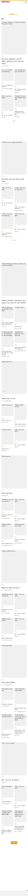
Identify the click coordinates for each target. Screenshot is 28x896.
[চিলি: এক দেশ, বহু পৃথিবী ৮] (20, 219)
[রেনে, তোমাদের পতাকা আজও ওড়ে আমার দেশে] (20, 77)
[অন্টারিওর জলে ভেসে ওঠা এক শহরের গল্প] (7, 599)
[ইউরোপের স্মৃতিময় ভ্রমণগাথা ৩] (7, 531)
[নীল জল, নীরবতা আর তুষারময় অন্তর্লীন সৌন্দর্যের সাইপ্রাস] (7, 312)
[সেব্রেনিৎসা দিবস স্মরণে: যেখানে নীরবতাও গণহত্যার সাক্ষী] (20, 101)
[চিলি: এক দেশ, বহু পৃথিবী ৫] (20, 601)
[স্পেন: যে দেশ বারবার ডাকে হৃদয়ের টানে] (7, 75)
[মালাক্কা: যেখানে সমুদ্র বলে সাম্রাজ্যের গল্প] (7, 221)
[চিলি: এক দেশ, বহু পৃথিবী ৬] (20, 507)
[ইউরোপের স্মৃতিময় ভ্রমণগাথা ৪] (20, 412)
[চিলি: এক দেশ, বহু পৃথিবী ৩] (14, 758)
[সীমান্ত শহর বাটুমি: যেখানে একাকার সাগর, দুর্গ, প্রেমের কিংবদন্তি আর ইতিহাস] (20, 720)
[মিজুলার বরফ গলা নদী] (14, 377)
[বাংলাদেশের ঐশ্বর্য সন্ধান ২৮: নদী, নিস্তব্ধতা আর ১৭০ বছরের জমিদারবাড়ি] (7, 339)
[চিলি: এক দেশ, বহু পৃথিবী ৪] (20, 624)
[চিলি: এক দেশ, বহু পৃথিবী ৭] (20, 435)
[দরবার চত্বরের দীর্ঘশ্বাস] (14, 661)
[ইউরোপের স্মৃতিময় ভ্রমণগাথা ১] (7, 626)
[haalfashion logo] (5, 2)
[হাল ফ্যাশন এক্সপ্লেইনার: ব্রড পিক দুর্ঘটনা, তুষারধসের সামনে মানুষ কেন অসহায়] (14, 37)
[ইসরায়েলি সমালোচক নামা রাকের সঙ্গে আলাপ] (7, 722)
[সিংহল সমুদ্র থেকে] (14, 472)
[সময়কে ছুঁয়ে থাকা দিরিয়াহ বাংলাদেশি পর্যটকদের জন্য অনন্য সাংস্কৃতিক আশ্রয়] (20, 816)
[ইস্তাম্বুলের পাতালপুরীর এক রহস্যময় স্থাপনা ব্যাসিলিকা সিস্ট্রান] (7, 818)
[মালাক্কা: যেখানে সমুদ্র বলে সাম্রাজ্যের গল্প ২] (20, 195)
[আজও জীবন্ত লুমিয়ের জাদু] (7, 791)
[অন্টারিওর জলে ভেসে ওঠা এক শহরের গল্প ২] (7, 505)
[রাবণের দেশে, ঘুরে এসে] (7, 410)
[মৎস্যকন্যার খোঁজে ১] (7, 437)
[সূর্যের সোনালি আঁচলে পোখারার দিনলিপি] (20, 696)
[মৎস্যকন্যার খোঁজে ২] (20, 314)
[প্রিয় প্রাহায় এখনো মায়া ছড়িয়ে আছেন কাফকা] (14, 157)
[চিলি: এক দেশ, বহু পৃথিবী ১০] (7, 103)
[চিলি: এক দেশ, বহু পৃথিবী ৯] (7, 193)
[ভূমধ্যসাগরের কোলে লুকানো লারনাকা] (20, 529)
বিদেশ (3, 55)
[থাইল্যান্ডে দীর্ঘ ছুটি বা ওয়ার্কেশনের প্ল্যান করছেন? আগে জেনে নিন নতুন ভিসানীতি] (14, 279)
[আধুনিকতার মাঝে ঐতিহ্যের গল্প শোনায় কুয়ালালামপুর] (20, 337)
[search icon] (22, 2)
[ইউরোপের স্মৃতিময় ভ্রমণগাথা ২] (14, 566)
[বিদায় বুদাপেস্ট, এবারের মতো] (7, 694)
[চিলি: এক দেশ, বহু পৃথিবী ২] (20, 793)
